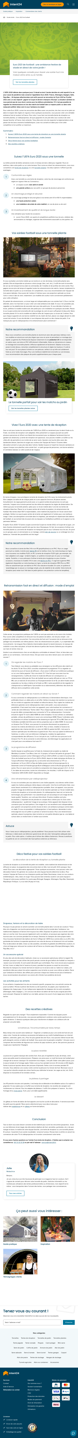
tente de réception (22, 168)
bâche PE (33, 551)
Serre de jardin (19, 1348)
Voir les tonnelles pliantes (25, 82)
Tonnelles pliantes (59, 1338)
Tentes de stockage (37, 1357)
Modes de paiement (35, 1399)
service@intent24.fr (49, 1142)
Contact (6, 1383)
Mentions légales (34, 1390)
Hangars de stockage (53, 1357)
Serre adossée (17, 1352)
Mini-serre (61, 1343)
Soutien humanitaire (35, 1386)
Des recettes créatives (16, 144)
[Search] (68, 4)
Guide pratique (8, 11)
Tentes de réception (28, 1338)
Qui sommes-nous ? (35, 1383)
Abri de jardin (59, 1348)
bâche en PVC (45, 561)
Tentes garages (53, 1352)
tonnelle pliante (40, 168)
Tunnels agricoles (25, 1362)
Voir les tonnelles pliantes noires (23, 408)
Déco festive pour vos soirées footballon (23, 140)
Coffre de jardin (32, 1348)
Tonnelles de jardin (44, 1338)
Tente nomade (30, 1343)
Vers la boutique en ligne (52, 4)
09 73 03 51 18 (19, 1142)
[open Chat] (73, 1433)
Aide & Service (8, 1386)
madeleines (16, 1106)
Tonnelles (15, 1338)
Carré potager (50, 1343)
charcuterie (18, 1091)
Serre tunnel (41, 1352)
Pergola (40, 1343)
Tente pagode (18, 1343)
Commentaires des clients (34, 11)
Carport (63, 1352)
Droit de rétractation (35, 1403)
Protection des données (36, 1396)
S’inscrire (68, 1322)
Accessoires (54, 1362)
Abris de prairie (22, 1357)
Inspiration (19, 11)
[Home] (4, 17)
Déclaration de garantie (36, 1406)
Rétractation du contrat (11, 1390)
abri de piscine (50, 532)
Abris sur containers (41, 1362)
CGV (29, 1393)
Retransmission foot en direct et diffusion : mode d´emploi (29, 137)
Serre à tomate (29, 1352)
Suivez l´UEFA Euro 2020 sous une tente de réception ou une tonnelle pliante (37, 134)
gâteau (27, 1106)
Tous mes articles (15, 1193)
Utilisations (31, 1409)
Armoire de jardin (46, 1348)
